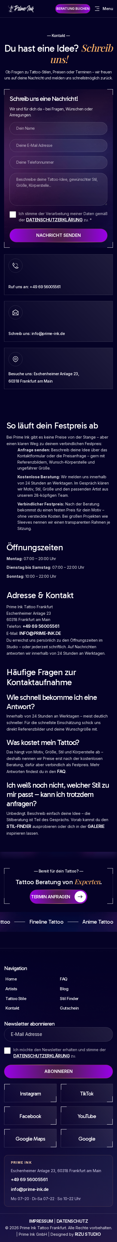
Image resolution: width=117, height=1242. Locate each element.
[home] (21, 8)
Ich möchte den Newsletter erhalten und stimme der (59, 1052)
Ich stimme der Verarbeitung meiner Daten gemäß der (63, 216)
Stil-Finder (19, 826)
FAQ (61, 771)
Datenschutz (72, 1221)
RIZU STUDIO (88, 1234)
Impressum (41, 1221)
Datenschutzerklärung (54, 219)
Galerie (96, 826)
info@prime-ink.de (40, 633)
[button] (103, 8)
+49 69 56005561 (41, 626)
